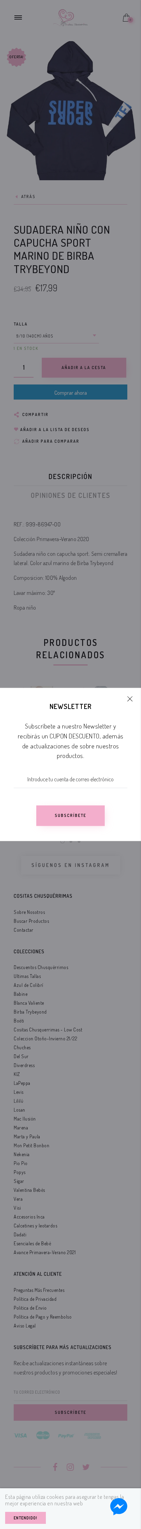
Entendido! (25, 1517)
